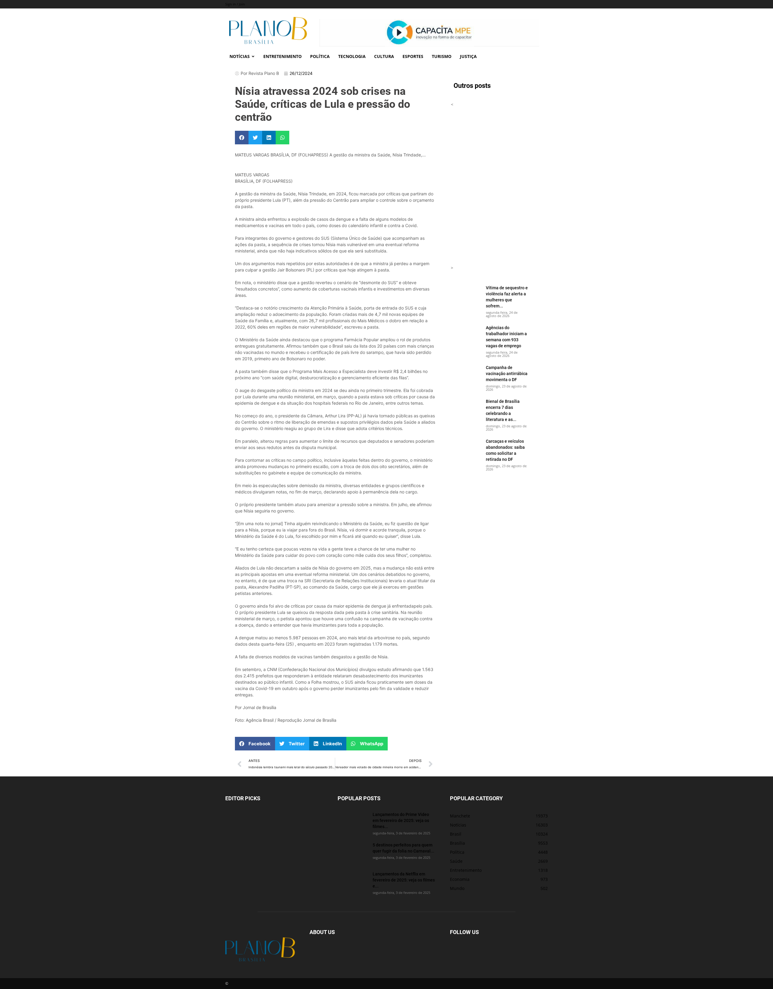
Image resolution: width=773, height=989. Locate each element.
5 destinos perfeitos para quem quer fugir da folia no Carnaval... (403, 848)
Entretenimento (282, 56)
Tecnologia (352, 56)
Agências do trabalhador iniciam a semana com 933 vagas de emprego (506, 336)
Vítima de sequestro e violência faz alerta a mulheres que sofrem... (507, 297)
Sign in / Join (235, 4)
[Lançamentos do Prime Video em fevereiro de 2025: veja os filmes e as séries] (353, 822)
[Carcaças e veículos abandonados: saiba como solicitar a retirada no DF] (466, 448)
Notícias (239, 56)
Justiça (468, 56)
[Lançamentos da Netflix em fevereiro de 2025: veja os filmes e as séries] (353, 881)
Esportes (413, 56)
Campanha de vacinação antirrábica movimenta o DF (507, 373)
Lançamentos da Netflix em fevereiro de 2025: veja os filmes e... (404, 880)
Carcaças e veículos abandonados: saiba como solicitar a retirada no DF (505, 450)
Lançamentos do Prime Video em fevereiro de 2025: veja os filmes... (401, 820)
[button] (242, 137)
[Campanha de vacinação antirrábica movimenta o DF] (466, 375)
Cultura (384, 56)
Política (320, 56)
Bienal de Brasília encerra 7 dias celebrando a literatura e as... (503, 410)
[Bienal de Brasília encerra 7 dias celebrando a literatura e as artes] (466, 408)
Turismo (441, 56)
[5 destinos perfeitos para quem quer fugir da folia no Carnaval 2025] (353, 852)
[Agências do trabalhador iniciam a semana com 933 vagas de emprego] (466, 335)
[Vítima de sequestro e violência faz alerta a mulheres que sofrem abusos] (466, 295)
